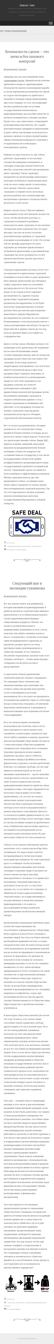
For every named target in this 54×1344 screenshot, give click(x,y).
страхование (36, 546)
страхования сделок (14, 80)
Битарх (22, 69)
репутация (26, 546)
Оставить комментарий (16, 549)
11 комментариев (13, 1309)
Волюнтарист (11, 69)
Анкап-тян (27, 5)
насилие (28, 1302)
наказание (20, 1302)
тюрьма (7, 1306)
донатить (32, 1339)
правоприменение (14, 546)
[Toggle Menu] (51, 23)
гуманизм (11, 1302)
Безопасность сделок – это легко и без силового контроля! (27, 56)
